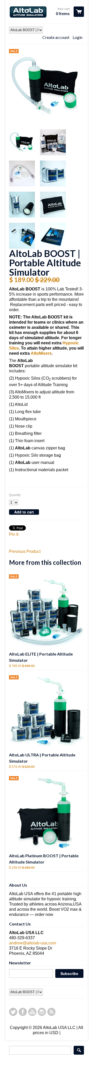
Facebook (23, 1012)
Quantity (15, 495)
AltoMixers (41, 353)
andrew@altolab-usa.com (32, 943)
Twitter (13, 1012)
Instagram (42, 1012)
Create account (55, 37)
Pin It (13, 534)
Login (77, 37)
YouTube (32, 1012)
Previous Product (25, 551)
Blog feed (51, 1012)
